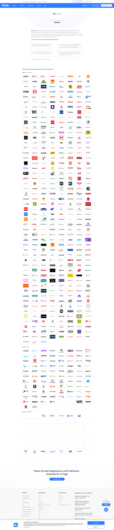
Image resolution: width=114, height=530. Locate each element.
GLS (39, 518)
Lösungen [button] (22, 5)
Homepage (52, 20)
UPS (39, 514)
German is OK (88, 1)
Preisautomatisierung (26, 514)
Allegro (39, 500)
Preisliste (39, 5)
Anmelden (96, 5)
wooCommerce (41, 502)
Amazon (40, 495)
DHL (39, 511)
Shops (28, 346)
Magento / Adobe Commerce (44, 504)
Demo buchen (106, 505)
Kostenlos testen (105, 5)
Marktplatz (29, 72)
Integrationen (31, 5)
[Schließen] (110, 498)
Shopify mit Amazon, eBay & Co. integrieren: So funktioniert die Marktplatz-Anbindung (82, 503)
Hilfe (60, 500)
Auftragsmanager (25, 498)
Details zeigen (27, 527)
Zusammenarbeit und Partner (65, 504)
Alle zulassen (96, 522)
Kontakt (60, 495)
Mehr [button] (45, 5)
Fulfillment (29, 412)
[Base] (5, 5)
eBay (39, 498)
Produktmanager (25, 502)
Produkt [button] (14, 5)
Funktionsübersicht (26, 495)
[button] (86, 5)
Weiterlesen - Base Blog (80, 518)
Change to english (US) (78, 1)
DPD (39, 516)
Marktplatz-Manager (26, 507)
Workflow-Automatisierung (27, 509)
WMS (23, 500)
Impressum (61, 498)
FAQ (60, 502)
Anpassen (95, 526)
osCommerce (41, 509)
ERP (23, 504)
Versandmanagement (26, 511)
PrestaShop (40, 507)
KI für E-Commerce (26, 516)
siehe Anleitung (47, 59)
